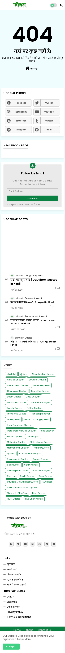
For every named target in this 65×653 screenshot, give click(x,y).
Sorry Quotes (45, 476)
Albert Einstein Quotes (43, 374)
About (29, 630)
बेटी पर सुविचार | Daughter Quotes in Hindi (33, 281)
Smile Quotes (27, 476)
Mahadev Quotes (16, 442)
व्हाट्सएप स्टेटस (15, 579)
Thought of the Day (17, 493)
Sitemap (12, 602)
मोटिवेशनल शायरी (16, 584)
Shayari (11, 476)
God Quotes (13, 419)
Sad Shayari (31, 464)
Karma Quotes (14, 436)
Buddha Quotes (41, 385)
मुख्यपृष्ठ (35, 68)
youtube (49, 111)
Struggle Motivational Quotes (22, 481)
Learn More (24, 639)
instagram (21, 111)
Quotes (11, 453)
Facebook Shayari (40, 402)
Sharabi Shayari (41, 470)
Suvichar (47, 481)
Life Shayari (33, 436)
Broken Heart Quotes (17, 385)
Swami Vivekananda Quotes (22, 487)
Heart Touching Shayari (19, 425)
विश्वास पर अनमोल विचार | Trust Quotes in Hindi (33, 343)
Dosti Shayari (33, 396)
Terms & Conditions (19, 617)
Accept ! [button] (11, 646)
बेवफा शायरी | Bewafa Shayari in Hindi (32, 302)
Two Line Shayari (34, 498)
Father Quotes (34, 408)
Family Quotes (14, 408)
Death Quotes (14, 396)
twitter (49, 102)
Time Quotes (38, 493)
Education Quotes (16, 402)
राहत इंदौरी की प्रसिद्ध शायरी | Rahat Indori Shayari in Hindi (33, 322)
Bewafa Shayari (37, 379)
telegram (21, 129)
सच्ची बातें (11, 374)
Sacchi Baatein (41, 459)
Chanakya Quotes (17, 391)
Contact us (44, 630)
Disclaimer (13, 606)
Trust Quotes (13, 498)
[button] (61, 5)
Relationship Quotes (17, 459)
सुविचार (23, 374)
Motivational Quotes (40, 442)
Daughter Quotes (40, 391)
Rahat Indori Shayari (30, 453)
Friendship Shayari (40, 413)
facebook (20, 102)
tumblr (49, 120)
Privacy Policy (15, 612)
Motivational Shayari (18, 447)
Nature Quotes (41, 447)
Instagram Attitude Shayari (21, 430)
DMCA (10, 596)
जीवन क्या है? (14, 574)
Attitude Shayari (15, 379)
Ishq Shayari (47, 430)
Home (17, 630)
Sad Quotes (13, 464)
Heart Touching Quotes (36, 419)
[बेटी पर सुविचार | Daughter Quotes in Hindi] (32, 247)
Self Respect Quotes (17, 470)
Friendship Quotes (16, 413)
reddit (49, 129)
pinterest (21, 120)
